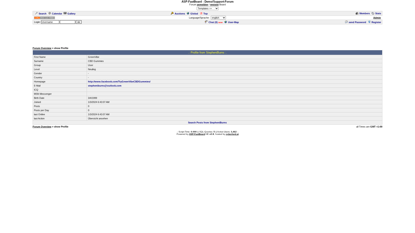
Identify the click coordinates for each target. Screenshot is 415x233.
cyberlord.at (232, 134)
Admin (377, 17)
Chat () (213, 22)
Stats (378, 13)
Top (205, 13)
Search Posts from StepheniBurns (207, 122)
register (214, 4)
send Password (357, 22)
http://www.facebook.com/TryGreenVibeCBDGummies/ (119, 81)
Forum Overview (42, 48)
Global (194, 13)
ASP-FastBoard (197, 134)
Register (376, 22)
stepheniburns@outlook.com (104, 85)
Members (364, 13)
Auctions (180, 13)
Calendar (57, 13)
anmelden (202, 4)
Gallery (71, 13)
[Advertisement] (207, 34)
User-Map (233, 22)
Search (42, 13)
